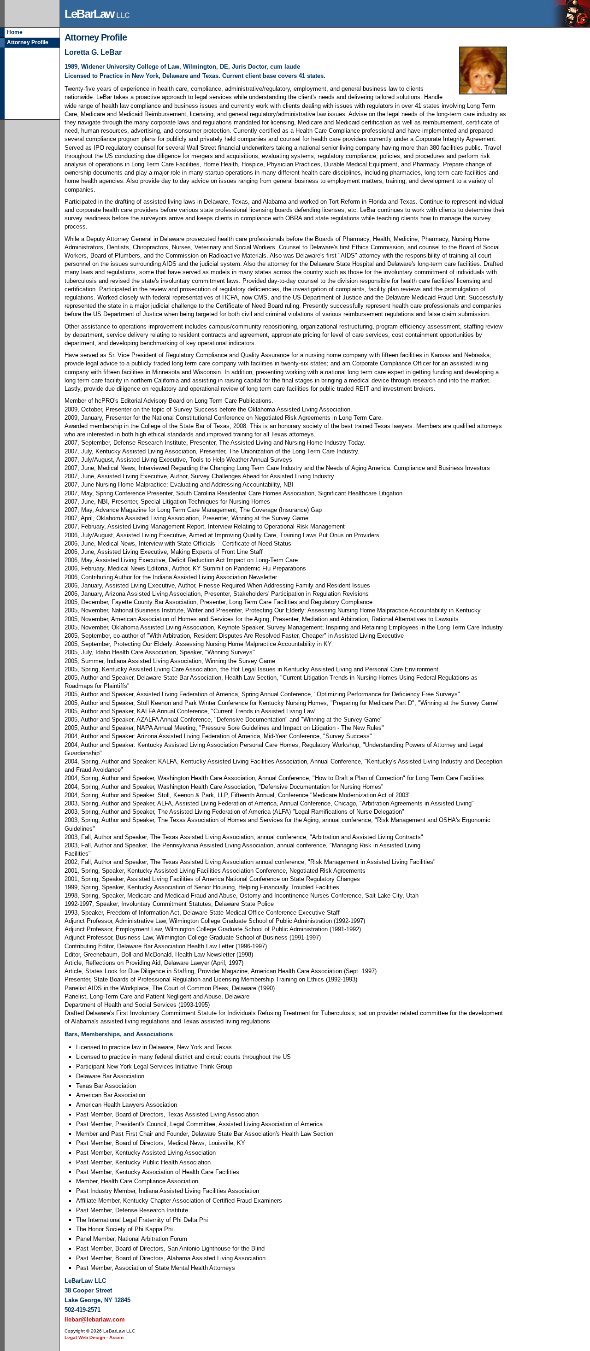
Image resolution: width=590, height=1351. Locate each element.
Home (15, 32)
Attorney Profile (27, 42)
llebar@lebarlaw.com (95, 1319)
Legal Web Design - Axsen (94, 1337)
